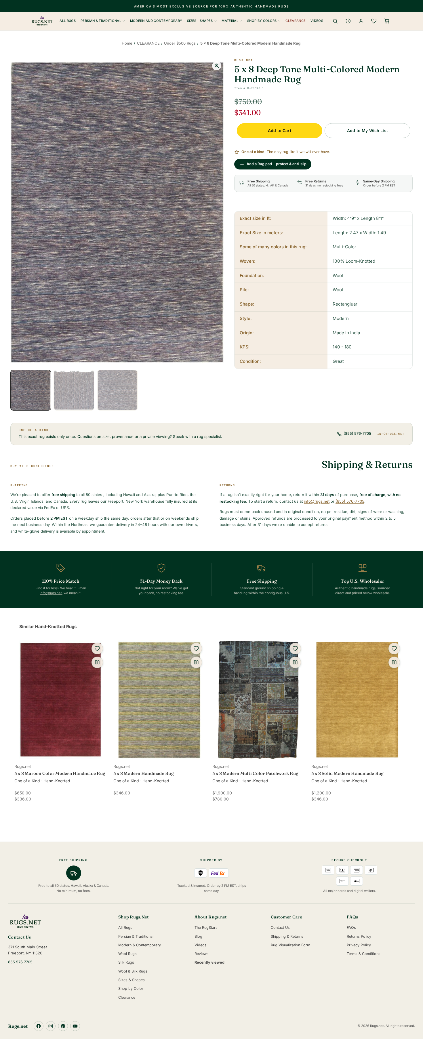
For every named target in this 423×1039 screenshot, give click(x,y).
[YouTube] (75, 1026)
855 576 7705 (20, 962)
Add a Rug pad (276, 164)
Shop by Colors (262, 21)
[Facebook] (38, 1026)
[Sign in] (361, 21)
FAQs (351, 927)
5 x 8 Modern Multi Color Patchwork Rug (255, 773)
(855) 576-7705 (357, 433)
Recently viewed (209, 962)
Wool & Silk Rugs (132, 971)
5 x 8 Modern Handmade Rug (143, 773)
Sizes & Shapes (131, 980)
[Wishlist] (374, 21)
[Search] (335, 21)
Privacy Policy (359, 945)
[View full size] (216, 65)
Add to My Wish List (367, 130)
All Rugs (68, 21)
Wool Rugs (127, 954)
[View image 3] (117, 390)
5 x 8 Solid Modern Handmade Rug (347, 773)
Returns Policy (359, 936)
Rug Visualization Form (290, 945)
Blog (198, 936)
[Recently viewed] (348, 21)
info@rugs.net (390, 434)
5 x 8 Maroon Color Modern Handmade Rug (60, 773)
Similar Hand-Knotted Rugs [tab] (48, 626)
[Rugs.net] (59, 921)
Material (230, 21)
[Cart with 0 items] (386, 21)
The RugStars (206, 927)
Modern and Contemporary (156, 21)
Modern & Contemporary (139, 945)
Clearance (295, 21)
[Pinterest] (63, 1026)
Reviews (202, 954)
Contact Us (280, 927)
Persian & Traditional (101, 21)
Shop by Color (130, 988)
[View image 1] (30, 390)
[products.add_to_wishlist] (97, 648)
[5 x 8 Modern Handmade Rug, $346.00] (159, 699)
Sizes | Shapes (200, 21)
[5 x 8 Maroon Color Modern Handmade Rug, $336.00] (60, 699)
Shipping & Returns (287, 936)
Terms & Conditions (363, 954)
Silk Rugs (126, 962)
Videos (316, 21)
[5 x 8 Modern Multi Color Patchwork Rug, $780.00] (258, 699)
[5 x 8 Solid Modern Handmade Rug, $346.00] (357, 699)
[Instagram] (51, 1026)
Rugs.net (243, 60)
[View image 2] (74, 390)
